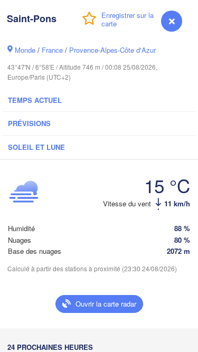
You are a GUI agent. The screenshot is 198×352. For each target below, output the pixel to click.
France (52, 50)
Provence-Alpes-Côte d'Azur (112, 50)
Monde (25, 50)
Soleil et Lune (36, 147)
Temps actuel (35, 100)
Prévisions (29, 123)
